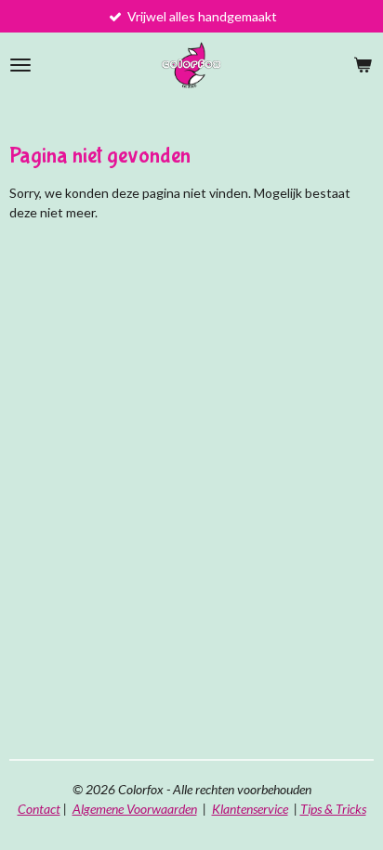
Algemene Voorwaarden (135, 809)
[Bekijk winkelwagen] (362, 65)
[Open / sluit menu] (20, 65)
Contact (39, 809)
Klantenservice (250, 809)
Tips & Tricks (333, 809)
